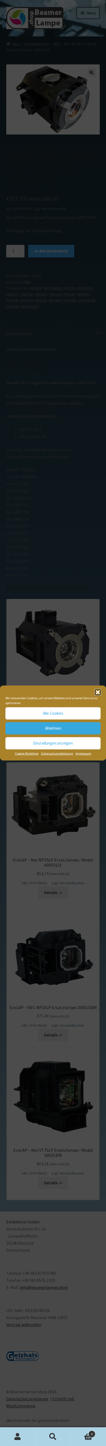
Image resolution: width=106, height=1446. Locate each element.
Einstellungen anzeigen (53, 743)
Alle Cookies (53, 713)
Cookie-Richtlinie (26, 753)
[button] (98, 692)
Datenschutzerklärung (57, 753)
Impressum (83, 753)
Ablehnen (53, 728)
